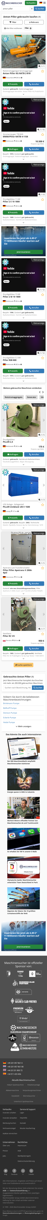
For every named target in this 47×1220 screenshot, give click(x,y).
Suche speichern (24, 665)
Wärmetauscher (29, 1096)
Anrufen (35, 84)
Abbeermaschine (12, 1090)
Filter (13, 22)
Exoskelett (15, 1096)
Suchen (40, 8)
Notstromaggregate (13, 397)
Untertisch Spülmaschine (23, 1101)
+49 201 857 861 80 (15, 1066)
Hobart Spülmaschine (15, 1085)
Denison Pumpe (10, 713)
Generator (31, 397)
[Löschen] (32, 8)
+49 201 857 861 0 (14, 1063)
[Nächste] (43, 51)
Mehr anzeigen (24, 726)
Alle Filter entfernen (14, 28)
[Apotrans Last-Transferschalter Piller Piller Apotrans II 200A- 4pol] (23, 548)
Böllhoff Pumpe (10, 708)
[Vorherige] (3, 51)
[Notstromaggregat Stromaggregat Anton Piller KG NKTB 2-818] (23, 51)
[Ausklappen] (23, 94)
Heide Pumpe (9, 722)
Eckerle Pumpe (9, 717)
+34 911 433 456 (14, 1074)
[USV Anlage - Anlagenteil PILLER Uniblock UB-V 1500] (23, 485)
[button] (44, 3)
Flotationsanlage (33, 1085)
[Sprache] (40, 3)
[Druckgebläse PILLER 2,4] (23, 420)
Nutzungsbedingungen (33, 1213)
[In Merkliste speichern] (42, 71)
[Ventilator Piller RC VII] (23, 614)
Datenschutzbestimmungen (12, 1213)
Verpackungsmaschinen (32, 1090)
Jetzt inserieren (23, 252)
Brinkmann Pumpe (11, 703)
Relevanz (34, 22)
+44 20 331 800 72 (14, 1070)
